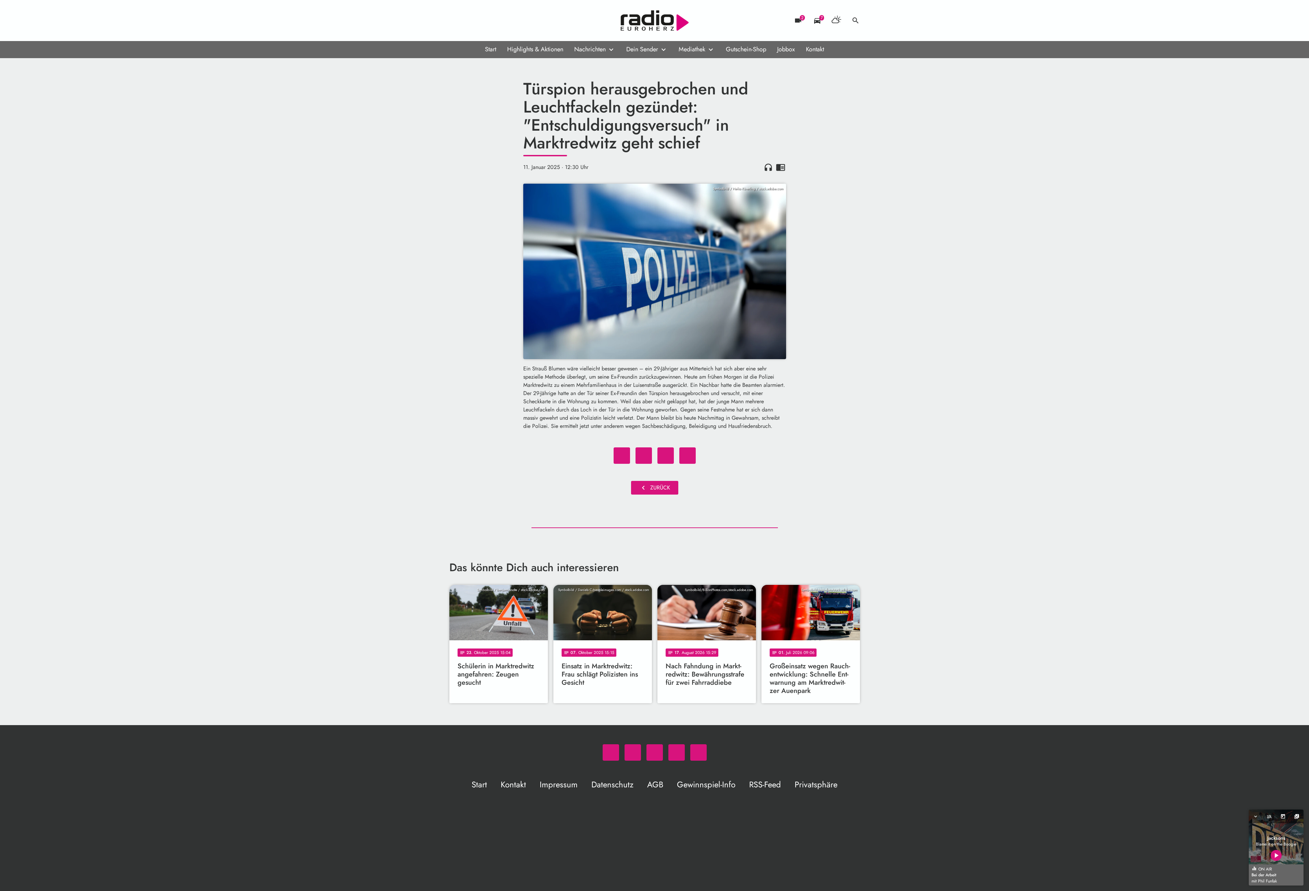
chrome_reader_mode (780, 167)
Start (490, 49)
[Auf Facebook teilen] (622, 455)
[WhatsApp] (456, 20)
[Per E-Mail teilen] (687, 455)
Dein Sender (642, 49)
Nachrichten (590, 49)
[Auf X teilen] (644, 455)
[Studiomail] (497, 20)
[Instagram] (483, 20)
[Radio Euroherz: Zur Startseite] (654, 20)
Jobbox (786, 49)
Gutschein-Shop (746, 49)
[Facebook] (470, 20)
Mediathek (692, 49)
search (855, 20)
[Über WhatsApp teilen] (665, 455)
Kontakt (815, 49)
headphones (768, 167)
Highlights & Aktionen (535, 49)
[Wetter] (836, 20)
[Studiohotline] (511, 20)
